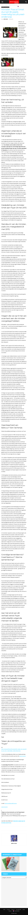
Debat (9, 6)
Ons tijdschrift (4, 9)
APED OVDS (6, 19)
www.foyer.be (22, 756)
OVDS (4, 909)
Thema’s (13, 909)
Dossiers (8, 909)
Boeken (14, 6)
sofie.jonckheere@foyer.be (11, 803)
